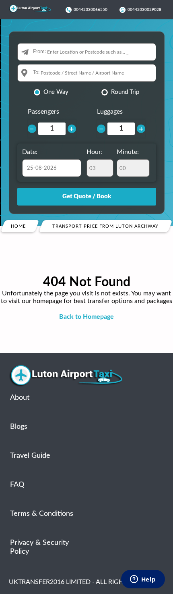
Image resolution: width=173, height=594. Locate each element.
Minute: (128, 152)
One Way (55, 92)
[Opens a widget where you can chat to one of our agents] (143, 580)
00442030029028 (144, 10)
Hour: (94, 152)
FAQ (17, 484)
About (19, 397)
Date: (29, 152)
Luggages (110, 111)
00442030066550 (90, 10)
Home (18, 226)
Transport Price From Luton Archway (106, 226)
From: (39, 51)
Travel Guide (30, 455)
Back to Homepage (86, 317)
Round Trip (125, 92)
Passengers (43, 111)
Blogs (18, 426)
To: (36, 72)
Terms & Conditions (41, 513)
